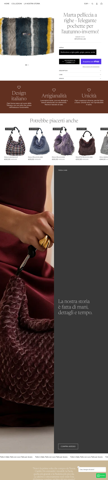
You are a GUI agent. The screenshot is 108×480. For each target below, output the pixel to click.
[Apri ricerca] (92, 3)
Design (61, 78)
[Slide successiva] (52, 33)
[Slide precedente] (1, 33)
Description (63, 70)
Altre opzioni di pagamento (91, 66)
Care (60, 74)
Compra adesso (68, 446)
